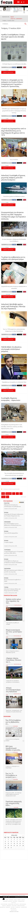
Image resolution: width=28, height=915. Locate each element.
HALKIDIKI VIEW (24, 907)
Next (24, 621)
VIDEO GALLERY (13, 908)
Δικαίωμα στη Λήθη (6, 895)
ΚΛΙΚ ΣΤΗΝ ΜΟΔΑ (23, 904)
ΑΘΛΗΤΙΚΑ (10, 901)
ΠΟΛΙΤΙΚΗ (7, 388)
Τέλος (7, 496)
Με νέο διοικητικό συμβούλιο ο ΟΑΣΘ (12, 580)
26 (17, 845)
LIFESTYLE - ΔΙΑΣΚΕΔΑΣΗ (6, 905)
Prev (5, 621)
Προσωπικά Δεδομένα (14, 895)
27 (20, 845)
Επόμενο (3, 496)
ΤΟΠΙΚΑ (7, 118)
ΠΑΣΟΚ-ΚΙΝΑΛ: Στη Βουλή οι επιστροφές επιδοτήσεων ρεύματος (11, 349)
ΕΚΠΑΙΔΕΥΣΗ (8, 907)
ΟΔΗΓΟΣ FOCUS (14, 910)
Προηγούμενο (8, 493)
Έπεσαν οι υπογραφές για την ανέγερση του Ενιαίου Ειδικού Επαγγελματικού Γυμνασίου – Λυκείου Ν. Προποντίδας (12, 83)
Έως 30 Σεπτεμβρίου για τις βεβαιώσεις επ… (13, 722)
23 (8, 845)
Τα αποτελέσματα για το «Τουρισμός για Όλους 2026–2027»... (13, 552)
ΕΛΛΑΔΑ (7, 70)
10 (11, 841)
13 (20, 841)
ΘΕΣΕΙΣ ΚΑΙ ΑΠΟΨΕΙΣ (21, 905)
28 (23, 845)
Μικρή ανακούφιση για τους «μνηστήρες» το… (14, 632)
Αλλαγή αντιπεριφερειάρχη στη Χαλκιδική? (13, 690)
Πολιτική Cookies (22, 895)
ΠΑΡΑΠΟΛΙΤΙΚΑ (10, 904)
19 (17, 843)
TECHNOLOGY (17, 907)
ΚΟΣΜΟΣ (19, 899)
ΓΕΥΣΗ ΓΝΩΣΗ (14, 905)
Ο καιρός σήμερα (8, 542)
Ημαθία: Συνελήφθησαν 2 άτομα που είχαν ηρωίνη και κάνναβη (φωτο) (13, 36)
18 (14, 843)
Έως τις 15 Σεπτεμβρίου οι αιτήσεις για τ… (11, 775)
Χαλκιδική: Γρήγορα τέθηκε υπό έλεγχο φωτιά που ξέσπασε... (12, 589)
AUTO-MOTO (16, 904)
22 (5, 845)
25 (14, 845)
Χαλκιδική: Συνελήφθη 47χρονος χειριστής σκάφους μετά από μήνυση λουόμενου (13, 177)
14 (23, 841)
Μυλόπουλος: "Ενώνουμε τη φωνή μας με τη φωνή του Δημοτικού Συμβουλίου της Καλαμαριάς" (13, 446)
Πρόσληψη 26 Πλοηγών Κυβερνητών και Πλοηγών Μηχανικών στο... (13, 515)
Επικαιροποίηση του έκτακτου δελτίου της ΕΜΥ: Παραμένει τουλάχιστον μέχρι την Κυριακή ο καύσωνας (13, 215)
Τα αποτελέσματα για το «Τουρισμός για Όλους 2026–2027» (7, 9)
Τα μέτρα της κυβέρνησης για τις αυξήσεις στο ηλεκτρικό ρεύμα (13, 258)
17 (11, 843)
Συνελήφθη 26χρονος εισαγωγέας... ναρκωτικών (10, 399)
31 (11, 847)
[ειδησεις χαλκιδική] (4, 899)
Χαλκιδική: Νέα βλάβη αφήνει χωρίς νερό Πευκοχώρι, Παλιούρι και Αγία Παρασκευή (13, 306)
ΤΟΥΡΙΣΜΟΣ (7, 550)
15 (5, 843)
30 (8, 847)
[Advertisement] (14, 876)
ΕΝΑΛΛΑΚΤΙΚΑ (2, 907)
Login (21, 2)
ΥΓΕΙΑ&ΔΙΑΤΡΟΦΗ (21, 901)
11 (14, 841)
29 (5, 847)
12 (17, 841)
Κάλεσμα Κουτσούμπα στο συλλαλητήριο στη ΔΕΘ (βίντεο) (12, 505)
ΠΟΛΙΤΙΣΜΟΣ (15, 901)
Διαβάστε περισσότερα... (8, 72)
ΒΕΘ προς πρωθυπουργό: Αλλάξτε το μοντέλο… (13, 748)
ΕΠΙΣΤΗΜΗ (13, 907)
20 (20, 843)
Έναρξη (3, 493)
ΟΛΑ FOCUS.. (13, 902)
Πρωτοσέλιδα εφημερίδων (11, 533)
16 (8, 843)
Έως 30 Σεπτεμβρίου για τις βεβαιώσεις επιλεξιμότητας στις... (13, 524)
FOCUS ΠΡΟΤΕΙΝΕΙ (4, 904)
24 (11, 845)
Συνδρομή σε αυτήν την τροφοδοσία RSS (11, 489)
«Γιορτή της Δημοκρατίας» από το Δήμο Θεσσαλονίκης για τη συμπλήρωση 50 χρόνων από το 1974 (13, 131)
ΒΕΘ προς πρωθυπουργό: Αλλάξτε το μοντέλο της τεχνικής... (13, 571)
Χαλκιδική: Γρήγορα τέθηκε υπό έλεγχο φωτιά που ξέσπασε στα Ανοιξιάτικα (17, 10)
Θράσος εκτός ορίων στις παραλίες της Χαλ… (13, 601)
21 (23, 843)
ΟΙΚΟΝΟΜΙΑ (8, 294)
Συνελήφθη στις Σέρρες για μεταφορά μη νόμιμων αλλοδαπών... (13, 561)
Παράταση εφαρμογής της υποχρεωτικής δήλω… (14, 803)
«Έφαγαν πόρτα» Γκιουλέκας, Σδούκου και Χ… (13, 660)
